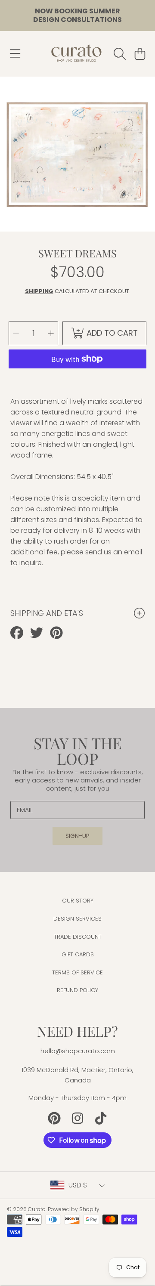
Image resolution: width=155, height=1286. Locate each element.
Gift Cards (78, 954)
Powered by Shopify (73, 1209)
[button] (15, 53)
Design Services (77, 919)
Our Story (77, 900)
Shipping (39, 291)
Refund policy (77, 990)
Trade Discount (78, 937)
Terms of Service (77, 972)
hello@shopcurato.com (77, 1050)
